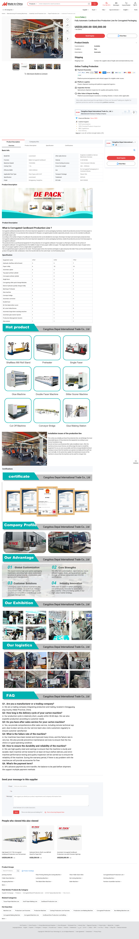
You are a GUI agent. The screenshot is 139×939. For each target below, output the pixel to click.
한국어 (85, 927)
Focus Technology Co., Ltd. (57, 931)
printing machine (7, 875)
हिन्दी (95, 927)
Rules (135, 10)
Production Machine (40, 910)
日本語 (90, 927)
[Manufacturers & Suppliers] (12, 4)
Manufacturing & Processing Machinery (17, 13)
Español (31, 927)
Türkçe (106, 927)
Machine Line (7, 910)
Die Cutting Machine (75, 878)
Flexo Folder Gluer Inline (76, 875)
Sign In (78, 133)
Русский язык (52, 927)
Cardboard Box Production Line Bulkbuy (54, 915)
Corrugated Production (103, 910)
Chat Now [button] (123, 36)
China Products (32, 925)
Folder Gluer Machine (8, 878)
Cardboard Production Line (68, 13)
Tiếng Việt (112, 927)
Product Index (102, 925)
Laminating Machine (42, 878)
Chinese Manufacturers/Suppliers (47, 925)
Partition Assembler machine (111, 881)
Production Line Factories (22, 910)
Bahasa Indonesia (122, 927)
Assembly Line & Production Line (37, 13)
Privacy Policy (97, 931)
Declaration (89, 931)
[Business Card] (134, 150)
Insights (117, 925)
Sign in (135, 5)
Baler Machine (74, 881)
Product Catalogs (28, 871)
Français (45, 927)
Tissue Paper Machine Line (11, 901)
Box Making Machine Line (121, 910)
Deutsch (66, 927)
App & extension (114, 10)
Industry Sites (81, 925)
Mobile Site (110, 925)
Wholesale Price (72, 925)
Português (38, 927)
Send (16, 812)
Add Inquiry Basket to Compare (37, 74)
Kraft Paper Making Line (30, 901)
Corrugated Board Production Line (113, 875)
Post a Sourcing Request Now (54, 812)
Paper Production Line (53, 13)
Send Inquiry (90, 36)
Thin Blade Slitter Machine (43, 881)
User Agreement (80, 931)
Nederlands (73, 927)
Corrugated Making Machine (11, 915)
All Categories (8, 10)
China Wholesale (61, 925)
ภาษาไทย (100, 927)
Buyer (93, 10)
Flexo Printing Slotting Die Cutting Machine (48, 875)
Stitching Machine (108, 878)
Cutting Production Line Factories (60, 910)
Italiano (60, 927)
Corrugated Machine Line (31, 915)
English (25, 927)
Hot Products (23, 925)
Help (103, 10)
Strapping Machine (7, 881)
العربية (79, 927)
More (3, 918)
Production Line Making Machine (83, 910)
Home (3, 13)
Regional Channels (92, 925)
